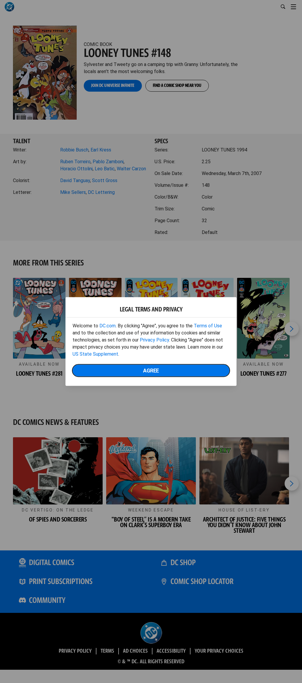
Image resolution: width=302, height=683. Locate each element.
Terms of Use (208, 326)
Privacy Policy (154, 340)
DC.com (107, 326)
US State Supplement (95, 354)
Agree (151, 370)
